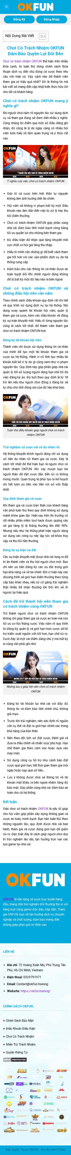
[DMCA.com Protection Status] (15, 1059)
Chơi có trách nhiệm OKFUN (22, 61)
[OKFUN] (35, 7)
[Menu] (6, 7)
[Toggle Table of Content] (40, 36)
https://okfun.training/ (36, 991)
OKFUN (43, 809)
